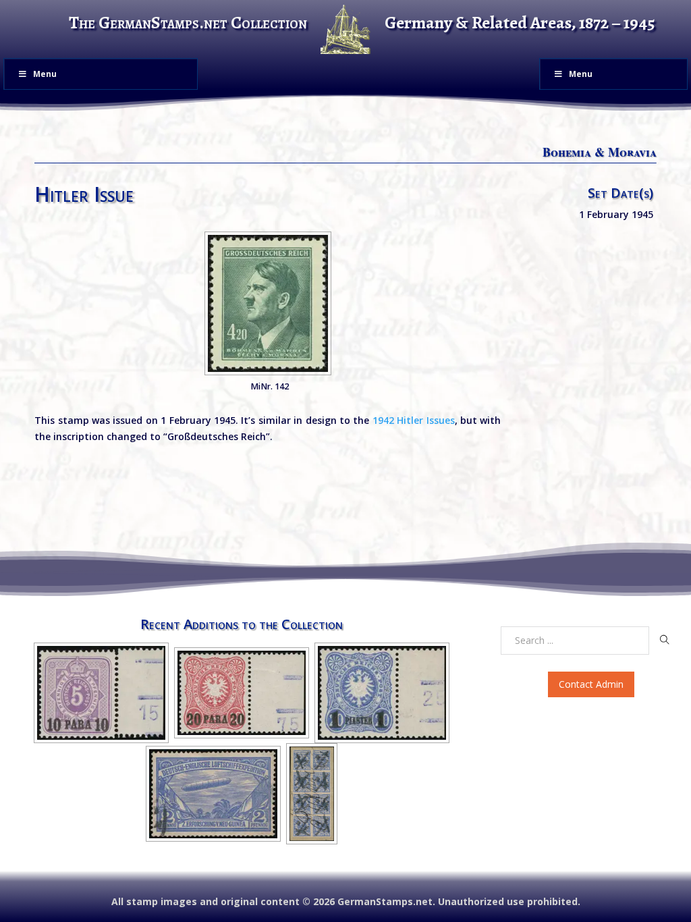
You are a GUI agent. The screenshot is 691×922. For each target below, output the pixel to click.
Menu (45, 74)
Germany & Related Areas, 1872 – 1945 (520, 22)
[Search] (665, 639)
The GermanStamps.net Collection (188, 22)
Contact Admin (591, 684)
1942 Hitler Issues (413, 420)
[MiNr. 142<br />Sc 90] (267, 303)
